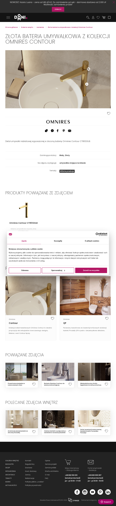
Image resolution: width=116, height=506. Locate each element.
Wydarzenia (10, 471)
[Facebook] (77, 494)
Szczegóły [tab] (58, 241)
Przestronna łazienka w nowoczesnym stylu (16, 384)
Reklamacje (29, 478)
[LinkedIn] (108, 494)
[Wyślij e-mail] (70, 131)
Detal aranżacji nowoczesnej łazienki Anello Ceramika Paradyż (90, 431)
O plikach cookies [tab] (92, 241)
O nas (47, 475)
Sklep (7, 468)
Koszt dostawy (30, 471)
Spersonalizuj (56, 270)
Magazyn (9, 464)
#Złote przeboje (67, 171)
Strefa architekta (51, 471)
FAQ (46, 478)
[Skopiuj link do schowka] (46, 131)
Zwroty (27, 475)
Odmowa (24, 270)
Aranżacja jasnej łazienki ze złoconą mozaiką (18, 431)
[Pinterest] (100, 494)
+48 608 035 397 (94, 475)
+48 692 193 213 (71, 475)
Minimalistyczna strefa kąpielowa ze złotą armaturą (90, 384)
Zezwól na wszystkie (91, 270)
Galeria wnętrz (12, 460)
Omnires (12, 319)
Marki (7, 482)
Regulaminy (29, 464)
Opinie (47, 460)
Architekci (10, 475)
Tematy (8, 478)
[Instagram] (85, 494)
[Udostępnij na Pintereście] (64, 131)
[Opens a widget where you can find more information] (106, 502)
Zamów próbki (50, 468)
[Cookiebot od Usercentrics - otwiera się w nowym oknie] (97, 234)
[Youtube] (92, 494)
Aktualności (11, 485)
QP (64, 323)
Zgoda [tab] (24, 241)
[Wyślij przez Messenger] (52, 131)
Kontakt (28, 460)
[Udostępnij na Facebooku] (58, 131)
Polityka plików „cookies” (34, 482)
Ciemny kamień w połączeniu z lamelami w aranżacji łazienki (55, 431)
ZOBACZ (58, 9)
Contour (13, 323)
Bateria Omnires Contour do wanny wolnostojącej (54, 384)
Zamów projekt (51, 464)
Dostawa (28, 468)
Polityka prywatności (33, 485)
